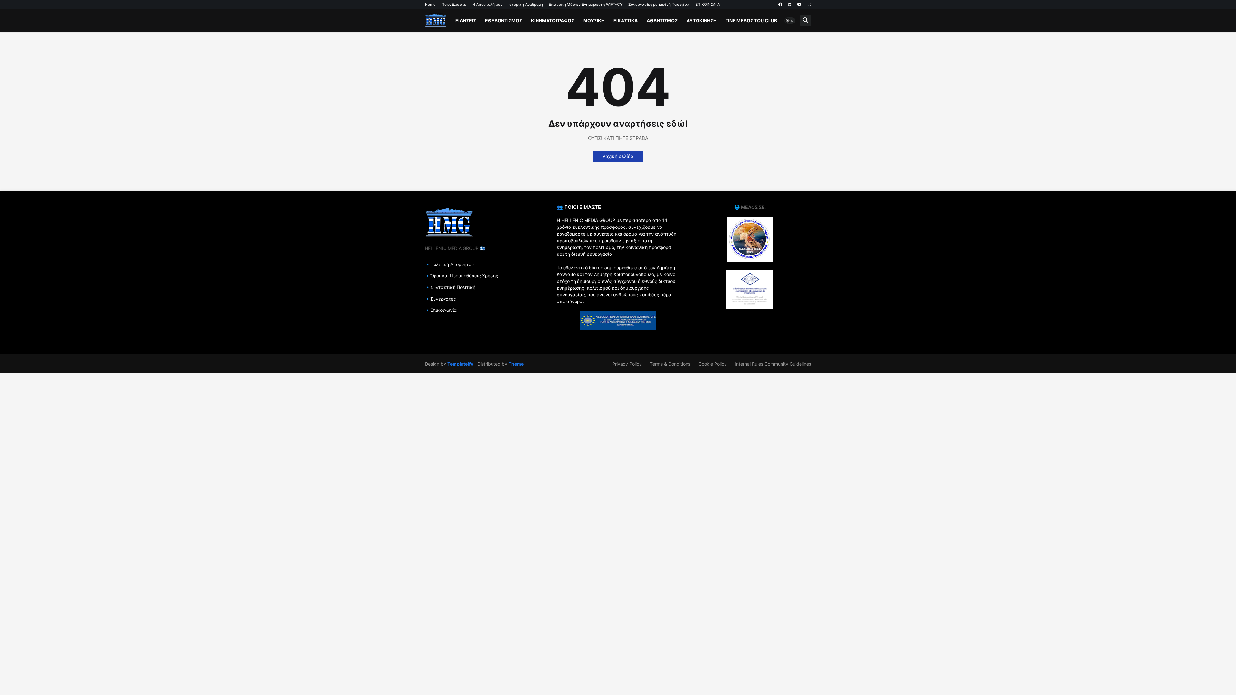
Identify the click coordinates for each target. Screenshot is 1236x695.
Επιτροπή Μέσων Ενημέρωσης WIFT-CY (586, 4)
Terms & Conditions (670, 363)
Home (430, 4)
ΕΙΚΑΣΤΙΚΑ (625, 20)
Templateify (460, 363)
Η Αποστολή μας (487, 4)
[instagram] (809, 4)
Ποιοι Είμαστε (453, 4)
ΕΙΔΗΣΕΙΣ (465, 20)
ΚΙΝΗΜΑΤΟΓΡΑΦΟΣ (552, 20)
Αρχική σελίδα (618, 156)
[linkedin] (789, 4)
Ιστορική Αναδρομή (525, 4)
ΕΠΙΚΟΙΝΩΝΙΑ (707, 4)
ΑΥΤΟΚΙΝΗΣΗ (701, 20)
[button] (789, 20)
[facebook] (780, 4)
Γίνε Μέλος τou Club (751, 20)
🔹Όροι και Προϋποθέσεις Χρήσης (461, 275)
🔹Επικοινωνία (441, 310)
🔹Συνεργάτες (440, 298)
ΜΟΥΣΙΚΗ (593, 20)
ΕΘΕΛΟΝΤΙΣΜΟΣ (503, 20)
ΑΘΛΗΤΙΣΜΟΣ (662, 20)
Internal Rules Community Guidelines (773, 363)
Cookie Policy (712, 363)
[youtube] (799, 4)
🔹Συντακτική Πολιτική (450, 287)
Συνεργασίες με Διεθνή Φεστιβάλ (658, 4)
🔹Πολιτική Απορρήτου (449, 264)
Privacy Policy (627, 363)
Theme (516, 363)
